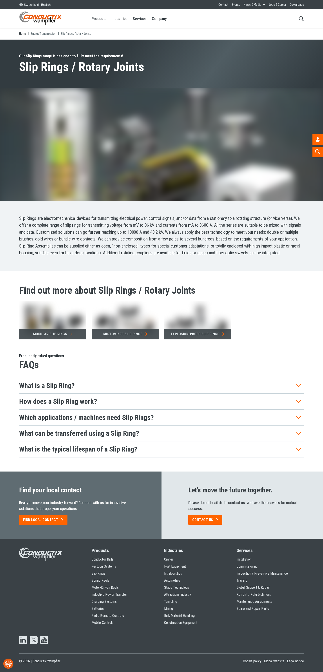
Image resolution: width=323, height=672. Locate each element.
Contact (223, 4)
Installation (244, 559)
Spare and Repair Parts (253, 608)
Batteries (98, 608)
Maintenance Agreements (254, 601)
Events (236, 4)
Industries (119, 18)
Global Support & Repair (253, 587)
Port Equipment (175, 566)
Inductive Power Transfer (109, 594)
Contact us (202, 520)
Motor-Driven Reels (105, 587)
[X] (34, 640)
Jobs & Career (277, 4)
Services (140, 18)
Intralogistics (173, 573)
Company (159, 18)
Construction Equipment (180, 623)
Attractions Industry (178, 594)
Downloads (297, 4)
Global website (274, 661)
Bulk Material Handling (179, 616)
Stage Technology (176, 587)
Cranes (169, 559)
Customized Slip (122, 334)
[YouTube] (44, 640)
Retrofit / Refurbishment (254, 594)
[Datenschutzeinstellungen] (8, 664)
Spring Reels (100, 580)
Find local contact (40, 520)
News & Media (252, 4)
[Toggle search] (301, 18)
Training (242, 580)
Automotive (172, 580)
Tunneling (170, 601)
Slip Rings (98, 573)
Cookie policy (252, 661)
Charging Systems (104, 601)
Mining (168, 608)
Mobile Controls (102, 623)
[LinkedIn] (23, 640)
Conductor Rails (102, 559)
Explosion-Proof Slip (195, 334)
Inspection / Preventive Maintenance (262, 573)
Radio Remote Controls (108, 616)
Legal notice (295, 661)
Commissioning (247, 566)
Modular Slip (50, 334)
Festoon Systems (104, 566)
